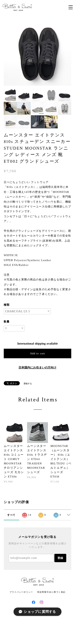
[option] (37, 52)
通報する (28, 383)
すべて (11, 514)
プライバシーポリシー (21, 592)
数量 (7, 321)
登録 (60, 557)
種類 (7, 304)
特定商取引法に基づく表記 (51, 592)
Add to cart (37, 353)
